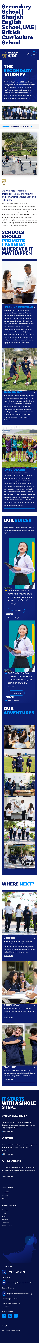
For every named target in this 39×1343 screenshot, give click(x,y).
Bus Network (5, 1219)
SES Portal (5, 1195)
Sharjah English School (10, 1299)
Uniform (4, 1216)
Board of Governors (7, 1225)
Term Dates (5, 1210)
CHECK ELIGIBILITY (14, 1116)
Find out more (8, 1131)
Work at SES (5, 1192)
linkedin (10, 1316)
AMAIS (19, 1330)
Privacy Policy (5, 1326)
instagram (4, 1316)
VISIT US (7, 1138)
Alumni (3, 1198)
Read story (17, 610)
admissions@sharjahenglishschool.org (20, 1283)
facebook (16, 1316)
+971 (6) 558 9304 (16, 1272)
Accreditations (5, 1222)
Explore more (8, 955)
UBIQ (8, 1330)
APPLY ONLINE (11, 1161)
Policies (4, 1213)
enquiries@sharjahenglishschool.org (19, 1294)
